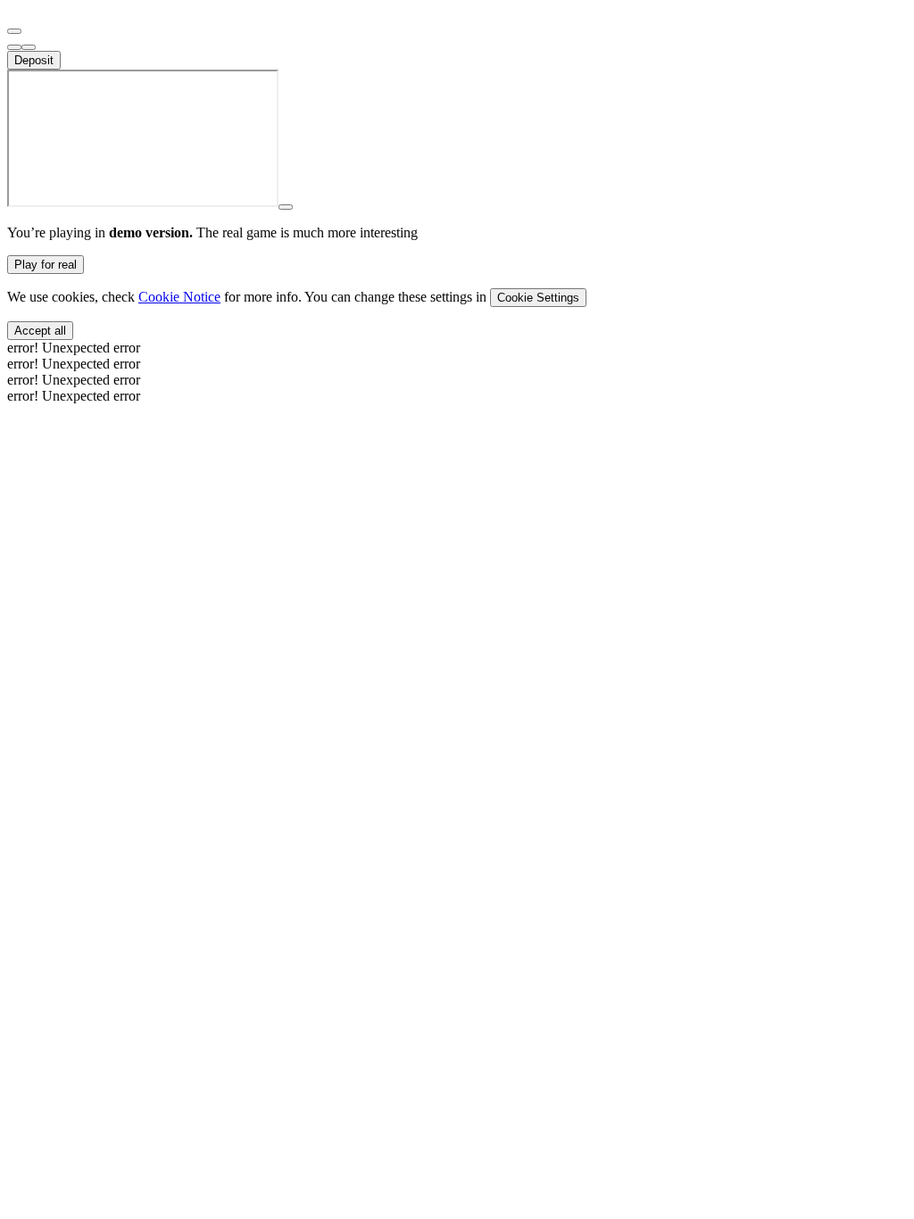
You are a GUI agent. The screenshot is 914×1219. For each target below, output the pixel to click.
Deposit (34, 60)
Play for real (45, 264)
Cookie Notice (179, 296)
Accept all (40, 330)
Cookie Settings (538, 297)
